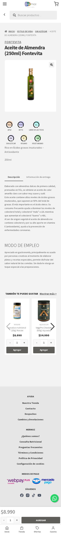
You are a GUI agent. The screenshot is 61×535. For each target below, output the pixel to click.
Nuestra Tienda (30, 402)
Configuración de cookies (30, 463)
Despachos (30, 413)
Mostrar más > (48, 293)
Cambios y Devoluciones (30, 419)
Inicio (11, 31)
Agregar (41, 520)
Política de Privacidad (30, 458)
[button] (51, 64)
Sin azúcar (41, 31)
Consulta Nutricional (31, 441)
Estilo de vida (25, 31)
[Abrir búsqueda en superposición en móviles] (33, 15)
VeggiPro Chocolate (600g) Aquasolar (44, 329)
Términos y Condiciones (30, 452)
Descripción (14, 177)
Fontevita (13, 42)
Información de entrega (38, 177)
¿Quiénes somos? (30, 436)
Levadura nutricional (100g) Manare (17, 329)
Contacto (30, 408)
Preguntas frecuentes (30, 447)
